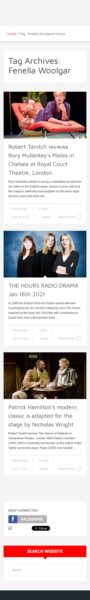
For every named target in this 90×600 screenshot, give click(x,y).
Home (11, 34)
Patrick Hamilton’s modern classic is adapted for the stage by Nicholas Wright (42, 416)
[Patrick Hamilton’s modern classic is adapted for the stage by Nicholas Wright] (45, 375)
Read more (67, 217)
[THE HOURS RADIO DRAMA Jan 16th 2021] (45, 254)
